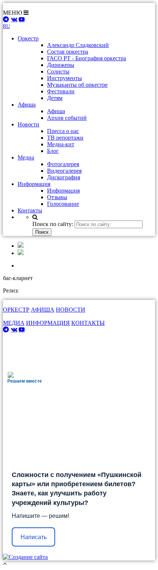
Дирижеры (60, 65)
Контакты (30, 210)
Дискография (63, 177)
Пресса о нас (63, 131)
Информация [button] (34, 184)
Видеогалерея (64, 171)
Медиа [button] (26, 157)
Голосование (63, 204)
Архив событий (67, 118)
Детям (54, 98)
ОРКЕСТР (16, 309)
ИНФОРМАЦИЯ (48, 323)
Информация (63, 190)
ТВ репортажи (65, 138)
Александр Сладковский (78, 45)
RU (6, 26)
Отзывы (57, 197)
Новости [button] (28, 124)
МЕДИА (14, 323)
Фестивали (61, 91)
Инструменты (64, 78)
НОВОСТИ (70, 309)
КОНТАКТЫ (88, 323)
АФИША (42, 309)
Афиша (56, 111)
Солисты (58, 71)
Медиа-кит (60, 144)
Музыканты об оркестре (77, 85)
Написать (34, 537)
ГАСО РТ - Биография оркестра (86, 58)
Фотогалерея (63, 164)
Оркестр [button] (28, 38)
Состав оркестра (67, 52)
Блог (53, 151)
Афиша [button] (27, 104)
